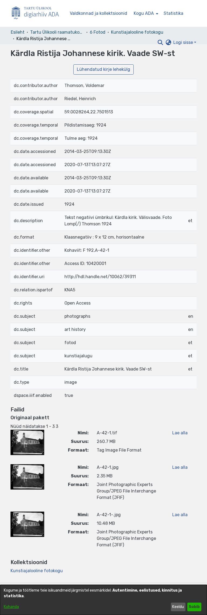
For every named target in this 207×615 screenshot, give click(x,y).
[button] (160, 42)
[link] (37, 570)
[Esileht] (37, 13)
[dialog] (103, 600)
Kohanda (11, 606)
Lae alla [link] (180, 432)
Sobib (194, 606)
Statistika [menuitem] (173, 13)
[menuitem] (145, 13)
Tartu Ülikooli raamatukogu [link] (57, 32)
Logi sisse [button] (183, 42)
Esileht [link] (18, 32)
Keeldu (178, 606)
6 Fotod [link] (97, 32)
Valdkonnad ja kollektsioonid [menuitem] (98, 13)
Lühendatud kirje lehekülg (103, 69)
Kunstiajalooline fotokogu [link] (137, 32)
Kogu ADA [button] (144, 13)
